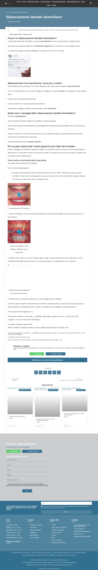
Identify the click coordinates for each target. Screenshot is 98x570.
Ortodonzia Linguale (33, 1)
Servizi (83, 1)
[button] (36, 372)
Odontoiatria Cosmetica (14, 21)
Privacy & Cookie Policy (53, 568)
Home (18, 1)
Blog (48, 5)
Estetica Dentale (45, 1)
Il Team (24, 1)
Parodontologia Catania (58, 1)
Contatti (54, 5)
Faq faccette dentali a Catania (17, 416)
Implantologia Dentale (73, 1)
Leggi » (11, 418)
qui (32, 311)
